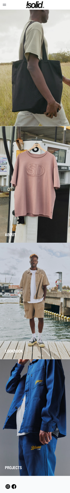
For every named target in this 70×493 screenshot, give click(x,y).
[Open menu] (4, 4)
